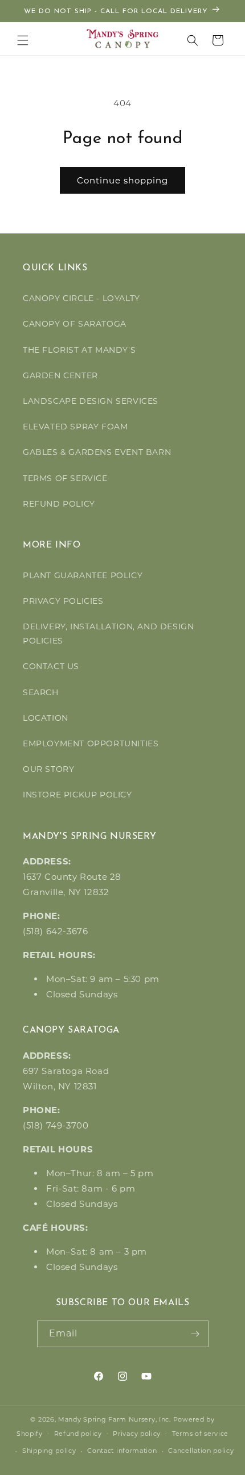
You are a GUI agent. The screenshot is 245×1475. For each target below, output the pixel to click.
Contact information (122, 1451)
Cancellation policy (201, 1451)
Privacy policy (137, 1434)
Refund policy (78, 1434)
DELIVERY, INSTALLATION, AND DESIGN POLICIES (108, 633)
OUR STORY (48, 769)
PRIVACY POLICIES (63, 601)
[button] (22, 40)
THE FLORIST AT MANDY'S (79, 350)
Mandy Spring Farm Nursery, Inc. (114, 1419)
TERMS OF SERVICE (65, 478)
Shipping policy (49, 1451)
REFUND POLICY (59, 504)
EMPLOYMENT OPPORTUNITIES (90, 743)
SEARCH (41, 692)
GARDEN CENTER (60, 375)
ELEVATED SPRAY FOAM (75, 426)
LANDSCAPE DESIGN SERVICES (90, 401)
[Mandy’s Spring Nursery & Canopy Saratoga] (122, 38)
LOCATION (45, 718)
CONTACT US (51, 666)
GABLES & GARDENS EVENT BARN (97, 452)
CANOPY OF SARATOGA (74, 324)
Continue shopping (122, 180)
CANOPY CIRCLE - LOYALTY (81, 298)
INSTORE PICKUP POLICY (77, 794)
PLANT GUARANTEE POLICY (82, 575)
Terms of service (200, 1434)
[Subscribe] (195, 1334)
